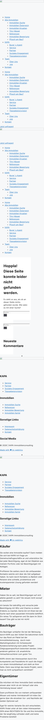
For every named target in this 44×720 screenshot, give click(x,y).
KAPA (7, 42)
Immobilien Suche (17, 23)
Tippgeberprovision (18, 56)
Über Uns (13, 61)
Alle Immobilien (11, 20)
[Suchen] (5, 315)
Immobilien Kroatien (18, 28)
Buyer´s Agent (15, 45)
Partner (12, 50)
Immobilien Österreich (19, 25)
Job (11, 64)
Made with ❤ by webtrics (11, 450)
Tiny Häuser (14, 31)
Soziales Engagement (19, 53)
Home (7, 17)
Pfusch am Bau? (16, 39)
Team (7, 59)
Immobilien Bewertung (19, 36)
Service (12, 48)
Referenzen (14, 34)
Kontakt (8, 67)
